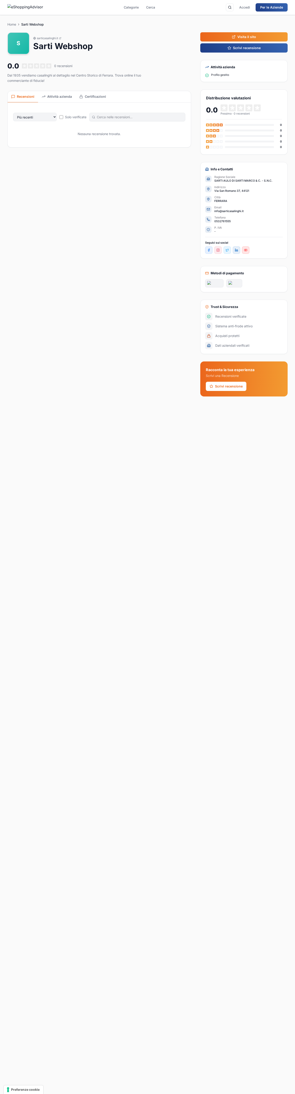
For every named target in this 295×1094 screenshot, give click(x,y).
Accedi (244, 7)
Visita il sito (246, 37)
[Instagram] (218, 250)
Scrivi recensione (247, 48)
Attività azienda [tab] (59, 96)
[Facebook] (208, 250)
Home (11, 24)
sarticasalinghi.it (47, 38)
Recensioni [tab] (25, 96)
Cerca (150, 7)
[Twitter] (227, 250)
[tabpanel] (99, 125)
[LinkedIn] (236, 250)
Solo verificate (75, 117)
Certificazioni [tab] (95, 96)
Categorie (131, 7)
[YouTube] (245, 250)
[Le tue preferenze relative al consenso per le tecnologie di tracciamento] (23, 1089)
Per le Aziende (271, 7)
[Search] (230, 7)
